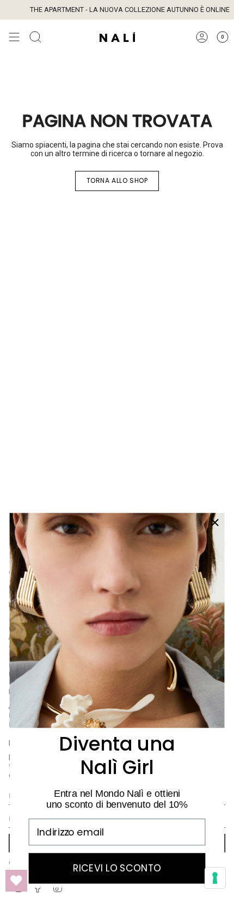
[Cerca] (35, 37)
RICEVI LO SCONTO (117, 868)
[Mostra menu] (14, 37)
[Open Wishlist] (16, 881)
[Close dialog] (215, 522)
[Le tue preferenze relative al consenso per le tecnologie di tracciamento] (215, 878)
